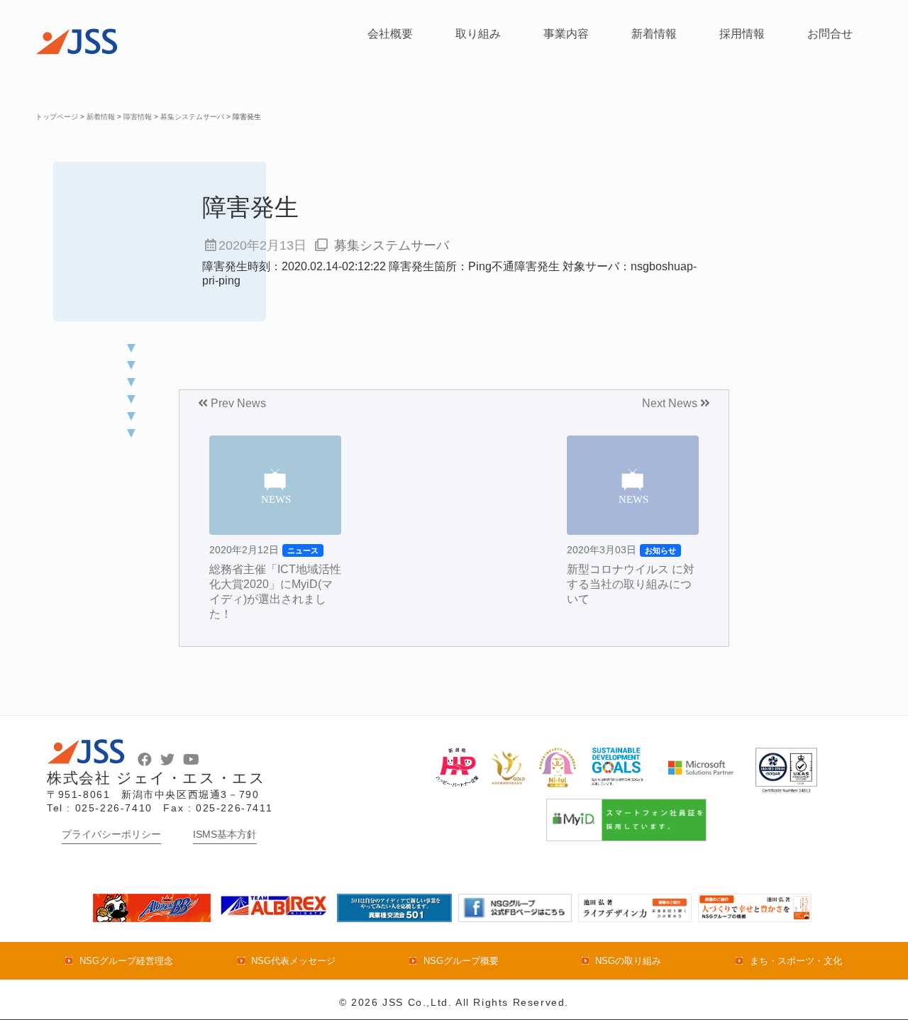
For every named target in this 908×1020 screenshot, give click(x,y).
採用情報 (742, 34)
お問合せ (830, 34)
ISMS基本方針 (225, 834)
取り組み (478, 34)
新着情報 (654, 34)
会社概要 (390, 34)
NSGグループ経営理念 (125, 960)
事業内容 (566, 34)
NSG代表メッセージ (293, 960)
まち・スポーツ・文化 (795, 960)
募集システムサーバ (391, 245)
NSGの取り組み (628, 960)
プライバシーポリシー (111, 834)
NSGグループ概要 (460, 960)
